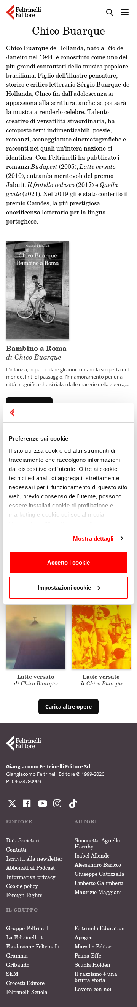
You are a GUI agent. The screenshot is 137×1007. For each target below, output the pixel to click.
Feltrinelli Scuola (27, 992)
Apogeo (83, 937)
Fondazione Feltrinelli (32, 946)
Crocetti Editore (25, 983)
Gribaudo (17, 965)
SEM (12, 974)
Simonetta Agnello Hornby (97, 843)
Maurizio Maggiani (98, 892)
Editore (19, 821)
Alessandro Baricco (98, 865)
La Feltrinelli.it (24, 937)
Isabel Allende (92, 856)
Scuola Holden (92, 965)
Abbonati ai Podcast (30, 868)
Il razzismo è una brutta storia (96, 977)
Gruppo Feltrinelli (28, 928)
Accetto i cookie (68, 562)
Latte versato (35, 676)
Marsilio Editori (94, 946)
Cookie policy (22, 886)
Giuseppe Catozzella (99, 874)
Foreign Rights (24, 895)
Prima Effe (88, 955)
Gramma (17, 955)
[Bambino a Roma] (37, 289)
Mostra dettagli (93, 538)
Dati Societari (23, 840)
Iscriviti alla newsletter (34, 859)
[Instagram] (71, 804)
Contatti (16, 849)
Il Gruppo (22, 909)
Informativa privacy (31, 877)
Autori (86, 821)
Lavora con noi (93, 989)
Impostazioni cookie (64, 587)
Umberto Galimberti (99, 883)
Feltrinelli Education (100, 928)
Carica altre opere (68, 706)
